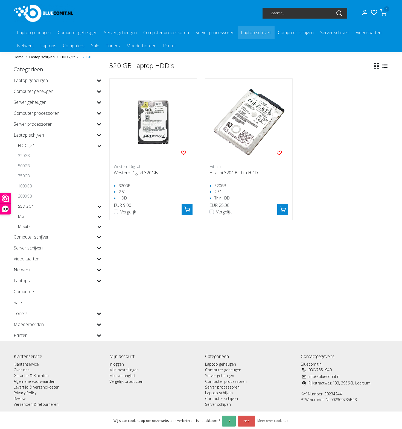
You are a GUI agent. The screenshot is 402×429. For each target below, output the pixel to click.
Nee (246, 421)
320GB (86, 56)
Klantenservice (26, 364)
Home (19, 56)
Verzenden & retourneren (36, 404)
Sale (95, 46)
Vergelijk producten (126, 381)
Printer (169, 46)
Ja (229, 421)
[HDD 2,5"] (99, 145)
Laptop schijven (256, 33)
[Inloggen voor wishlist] (183, 152)
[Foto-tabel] (376, 65)
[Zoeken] (339, 12)
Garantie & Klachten (31, 375)
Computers (74, 46)
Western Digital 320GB (136, 173)
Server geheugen (120, 33)
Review (19, 398)
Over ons (22, 369)
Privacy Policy (25, 392)
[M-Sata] (99, 226)
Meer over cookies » (273, 420)
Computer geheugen (77, 33)
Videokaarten (368, 33)
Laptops (48, 46)
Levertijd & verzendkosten (36, 387)
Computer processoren (166, 33)
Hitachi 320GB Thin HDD (233, 173)
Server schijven (334, 33)
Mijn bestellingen (124, 369)
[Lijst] (384, 65)
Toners (113, 46)
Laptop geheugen (34, 33)
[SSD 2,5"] (99, 206)
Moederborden (141, 46)
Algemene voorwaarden (34, 381)
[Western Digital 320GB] (153, 122)
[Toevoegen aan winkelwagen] (187, 209)
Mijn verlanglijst (122, 375)
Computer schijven (296, 33)
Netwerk (25, 46)
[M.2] (99, 216)
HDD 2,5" (67, 56)
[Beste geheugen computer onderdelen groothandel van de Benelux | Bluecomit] (44, 13)
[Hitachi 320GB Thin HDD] (248, 122)
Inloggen (116, 364)
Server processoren (215, 33)
